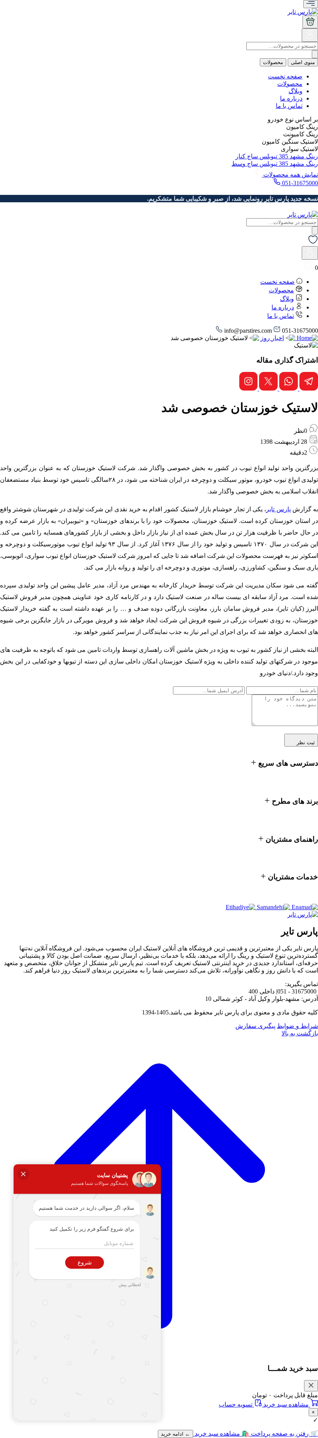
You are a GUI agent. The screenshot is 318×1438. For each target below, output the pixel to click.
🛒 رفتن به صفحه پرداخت (283, 1433)
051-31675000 (299, 183)
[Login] (310, 38)
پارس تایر (278, 509)
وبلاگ (295, 91)
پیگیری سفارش (255, 1026)
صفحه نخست (285, 76)
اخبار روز (272, 338)
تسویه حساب (236, 1404)
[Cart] (310, 22)
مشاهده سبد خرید (286, 1404)
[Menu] (310, 4)
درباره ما (291, 98)
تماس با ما (289, 105)
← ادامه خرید (175, 1434)
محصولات (273, 62)
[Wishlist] (313, 242)
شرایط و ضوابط (297, 1026)
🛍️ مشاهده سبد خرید (221, 1433)
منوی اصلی (303, 62)
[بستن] (311, 1385)
